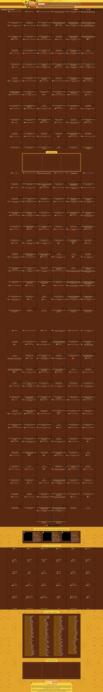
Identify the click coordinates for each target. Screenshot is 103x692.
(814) (29, 627)
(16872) (72, 641)
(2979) (57, 634)
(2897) (58, 642)
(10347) (44, 652)
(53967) (29, 636)
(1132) (28, 635)
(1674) (42, 627)
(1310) (28, 642)
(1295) (28, 641)
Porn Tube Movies (49, 684)
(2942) (29, 651)
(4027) (43, 648)
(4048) (57, 619)
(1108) (28, 618)
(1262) (72, 637)
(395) (58, 621)
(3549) (43, 654)
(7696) (43, 626)
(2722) (28, 625)
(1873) (43, 637)
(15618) (73, 620)
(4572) (29, 624)
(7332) (72, 632)
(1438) (28, 626)
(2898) (72, 649)
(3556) (72, 651)
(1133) (58, 635)
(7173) (58, 626)
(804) (43, 634)
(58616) (29, 633)
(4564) (72, 617)
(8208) (29, 654)
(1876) (58, 641)
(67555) (44, 650)
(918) (44, 636)
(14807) (29, 621)
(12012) (73, 639)
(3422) (58, 648)
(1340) (57, 649)
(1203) (72, 631)
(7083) (58, 617)
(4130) (29, 637)
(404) (28, 638)
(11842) (44, 646)
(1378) (28, 631)
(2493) (71, 650)
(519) (71, 642)
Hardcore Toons (36, 532)
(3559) (72, 622)
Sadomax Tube (54, 684)
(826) (42, 620)
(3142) (43, 638)
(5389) (72, 636)
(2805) (44, 641)
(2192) (28, 623)
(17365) (29, 620)
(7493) (58, 623)
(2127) (72, 623)
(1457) (43, 631)
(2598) (72, 633)
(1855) (29, 650)
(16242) (58, 655)
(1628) (43, 625)
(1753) (57, 633)
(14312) (58, 625)
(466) (43, 651)
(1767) (72, 648)
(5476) (72, 646)
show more (37, 541)
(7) (29, 652)
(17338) (28, 639)
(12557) (44, 655)
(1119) (28, 619)
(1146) (43, 633)
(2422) (29, 647)
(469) (44, 647)
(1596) (58, 620)
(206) (29, 640)
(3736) (58, 653)
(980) (43, 632)
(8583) (43, 649)
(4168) (42, 639)
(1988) (58, 638)
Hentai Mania (55, 532)
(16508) (72, 627)
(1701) (57, 622)
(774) (58, 654)
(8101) (72, 621)
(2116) (72, 640)
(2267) (57, 647)
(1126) (43, 653)
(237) (72, 619)
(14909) (43, 623)
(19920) (44, 616)
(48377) (29, 616)
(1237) (72, 635)
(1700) (58, 627)
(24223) (28, 617)
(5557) (42, 621)
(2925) (43, 635)
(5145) (43, 640)
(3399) (72, 626)
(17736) (58, 632)
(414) (72, 652)
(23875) (29, 632)
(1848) (58, 616)
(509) (57, 618)
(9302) (57, 651)
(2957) (58, 646)
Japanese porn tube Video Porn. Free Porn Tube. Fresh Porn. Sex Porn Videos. (32, 4)
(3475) (72, 624)
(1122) (72, 647)
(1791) (29, 634)
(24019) (29, 653)
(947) (28, 655)
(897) (72, 618)
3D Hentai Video (74, 532)
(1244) (57, 640)
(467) (57, 631)
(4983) (72, 616)
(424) (72, 653)
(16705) (58, 650)
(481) (57, 636)
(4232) (44, 617)
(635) (29, 622)
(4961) (29, 648)
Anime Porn (39, 533)
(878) (58, 639)
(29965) (72, 638)
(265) (57, 637)
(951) (43, 622)
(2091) (43, 642)
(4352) (43, 624)
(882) (72, 625)
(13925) (44, 618)
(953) (28, 649)
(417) (58, 624)
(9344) (43, 619)
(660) (29, 646)
